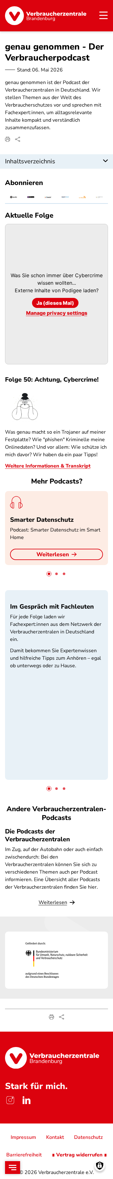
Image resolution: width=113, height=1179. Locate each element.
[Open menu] (12, 1167)
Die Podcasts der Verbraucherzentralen (37, 835)
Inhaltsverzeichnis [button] (30, 161)
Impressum (23, 1137)
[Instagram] (10, 1100)
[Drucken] (7, 139)
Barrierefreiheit (24, 1154)
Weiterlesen (52, 554)
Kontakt (55, 1137)
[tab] (49, 574)
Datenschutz (88, 1137)
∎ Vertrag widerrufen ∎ (79, 1154)
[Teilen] (17, 139)
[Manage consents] (99, 1165)
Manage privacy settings (56, 313)
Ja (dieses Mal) (55, 303)
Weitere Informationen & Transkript (47, 466)
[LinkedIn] (26, 1100)
